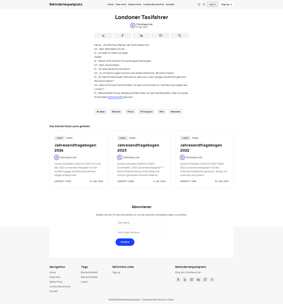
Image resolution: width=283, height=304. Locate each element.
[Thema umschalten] (199, 4)
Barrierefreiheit (89, 272)
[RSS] (212, 279)
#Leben (101, 111)
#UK (161, 111)
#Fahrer (116, 111)
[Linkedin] (198, 279)
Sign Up (225, 4)
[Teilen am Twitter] (103, 35)
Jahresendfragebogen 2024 (75, 147)
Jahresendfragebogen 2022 (201, 147)
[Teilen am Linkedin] (141, 35)
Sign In (212, 4)
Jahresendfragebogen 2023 (138, 147)
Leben (60, 138)
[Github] (205, 279)
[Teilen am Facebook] (122, 35)
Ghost (161, 299)
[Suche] (204, 4)
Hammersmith (115, 97)
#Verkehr (176, 111)
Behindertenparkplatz (128, 299)
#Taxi (130, 111)
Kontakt (170, 4)
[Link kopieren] (180, 35)
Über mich (121, 4)
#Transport (146, 111)
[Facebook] (178, 279)
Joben (170, 299)
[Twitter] (185, 279)
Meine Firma (134, 4)
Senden (125, 242)
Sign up (116, 272)
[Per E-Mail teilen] (161, 35)
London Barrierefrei (153, 4)
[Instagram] (191, 279)
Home (111, 4)
